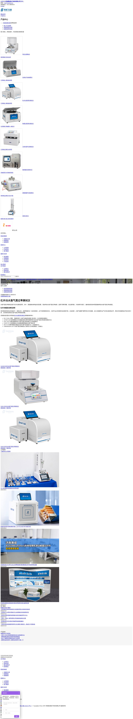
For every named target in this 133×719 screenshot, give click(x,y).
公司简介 (6, 661)
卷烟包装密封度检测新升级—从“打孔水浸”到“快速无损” (16, 526)
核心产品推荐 (7, 25)
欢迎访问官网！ (12, 1)
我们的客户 (7, 665)
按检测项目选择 (8, 27)
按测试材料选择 (8, 29)
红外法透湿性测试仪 (19, 315)
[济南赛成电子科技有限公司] (6, 11)
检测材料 (6, 675)
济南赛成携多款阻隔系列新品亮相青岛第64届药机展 (15, 603)
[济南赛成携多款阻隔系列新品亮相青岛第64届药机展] (30, 601)
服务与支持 (4, 253)
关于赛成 (3, 266)
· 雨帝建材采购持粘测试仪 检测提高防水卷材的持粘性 (15, 609)
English (2, 6)
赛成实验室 (4, 236)
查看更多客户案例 (5, 607)
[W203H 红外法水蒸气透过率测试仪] (30, 364)
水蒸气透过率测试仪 (31, 279)
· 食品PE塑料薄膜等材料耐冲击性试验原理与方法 (14, 615)
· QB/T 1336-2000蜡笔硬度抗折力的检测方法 (13, 635)
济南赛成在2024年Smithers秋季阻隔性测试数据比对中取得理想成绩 (19, 564)
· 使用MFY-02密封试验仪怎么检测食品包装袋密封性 (15, 612)
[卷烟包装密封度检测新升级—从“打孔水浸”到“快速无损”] (30, 525)
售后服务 (6, 690)
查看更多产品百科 (5, 633)
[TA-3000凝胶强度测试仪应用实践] (30, 486)
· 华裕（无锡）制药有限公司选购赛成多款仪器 (13, 618)
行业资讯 (6, 682)
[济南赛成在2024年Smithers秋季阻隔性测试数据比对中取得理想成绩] (30, 563)
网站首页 (3, 14)
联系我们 (3, 274)
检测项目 (6, 673)
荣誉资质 (6, 663)
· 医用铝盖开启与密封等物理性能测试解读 (12, 621)
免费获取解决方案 (5, 296)
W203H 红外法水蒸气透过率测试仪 (10, 366)
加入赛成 (3, 264)
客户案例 (6, 684)
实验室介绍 (7, 672)
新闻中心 (3, 244)
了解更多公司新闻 (5, 451)
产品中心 (3, 15)
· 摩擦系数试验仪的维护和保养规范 (10, 636)
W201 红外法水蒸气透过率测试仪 (10, 406)
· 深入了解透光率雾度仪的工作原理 (10, 638)
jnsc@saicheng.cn (8, 3)
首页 (8, 279)
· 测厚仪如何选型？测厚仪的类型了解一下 (12, 640)
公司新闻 (6, 681)
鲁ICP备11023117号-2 (25, 705)
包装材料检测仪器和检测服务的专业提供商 (7, 656)
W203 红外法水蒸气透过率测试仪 (10, 446)
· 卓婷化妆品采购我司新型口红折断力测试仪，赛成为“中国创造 (18, 624)
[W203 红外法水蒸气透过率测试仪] (30, 445)
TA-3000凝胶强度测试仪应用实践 (10, 488)
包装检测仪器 (6, 23)
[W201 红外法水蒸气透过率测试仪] (30, 405)
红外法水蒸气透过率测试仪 (45, 279)
